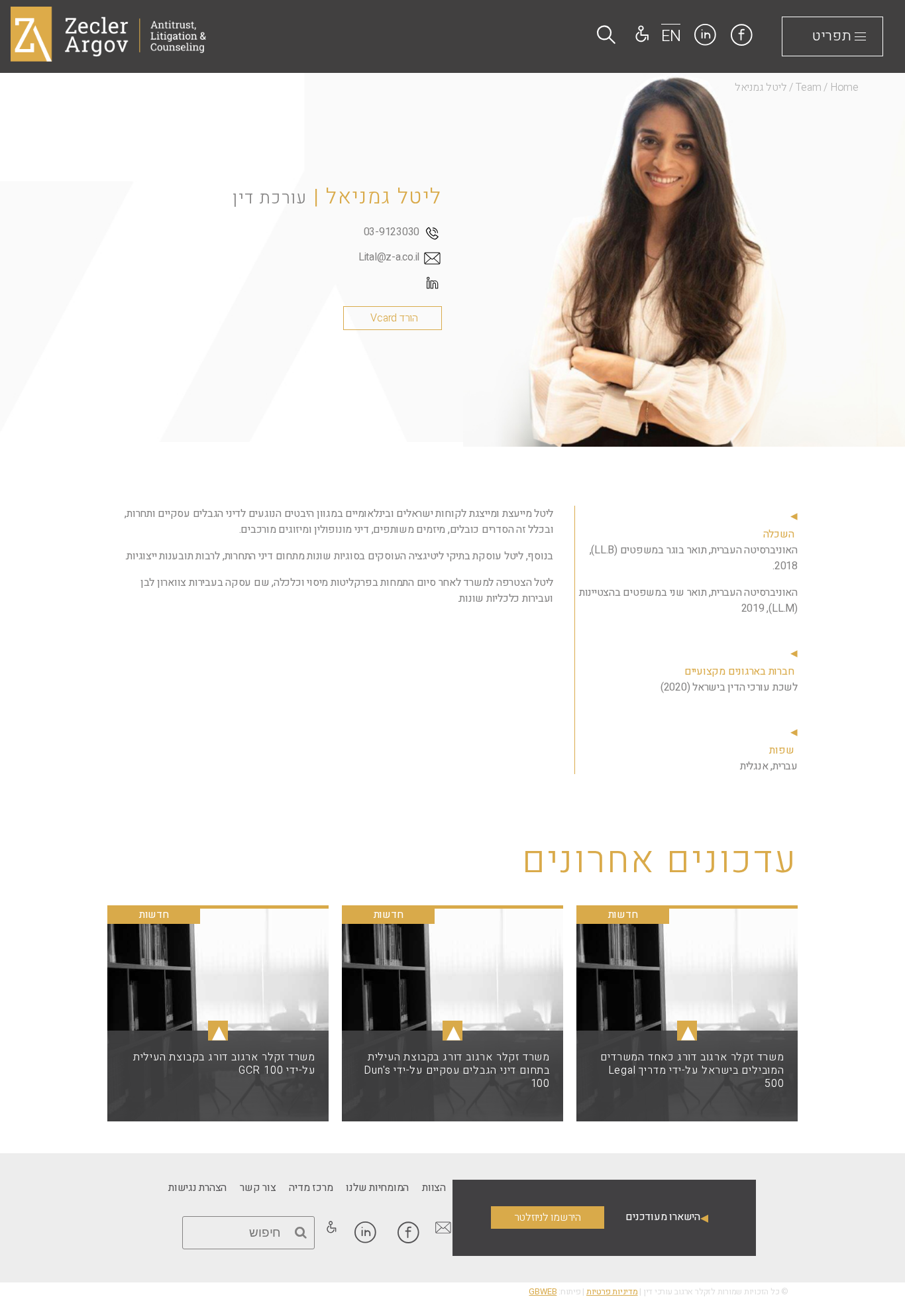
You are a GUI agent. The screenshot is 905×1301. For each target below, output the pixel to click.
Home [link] (844, 87)
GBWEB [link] (543, 1292)
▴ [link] (687, 1031)
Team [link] (809, 87)
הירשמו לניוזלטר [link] (547, 1217)
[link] (22, 365)
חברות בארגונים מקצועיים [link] (739, 671)
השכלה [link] (778, 534)
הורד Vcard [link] (394, 318)
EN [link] (671, 36)
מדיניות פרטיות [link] (612, 1292)
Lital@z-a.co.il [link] (388, 257)
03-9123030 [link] (392, 232)
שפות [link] (781, 750)
